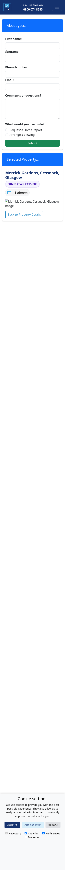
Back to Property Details (24, 215)
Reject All (53, 824)
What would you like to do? (24, 124)
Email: (9, 80)
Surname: (12, 52)
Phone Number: (16, 67)
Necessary (14, 833)
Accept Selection (33, 824)
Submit (32, 143)
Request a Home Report (26, 130)
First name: (13, 39)
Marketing (34, 837)
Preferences (53, 833)
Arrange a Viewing (22, 135)
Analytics (33, 833)
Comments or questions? (23, 95)
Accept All (12, 824)
